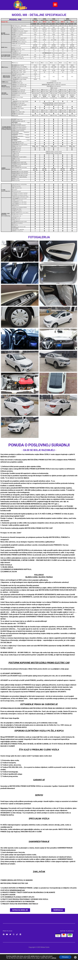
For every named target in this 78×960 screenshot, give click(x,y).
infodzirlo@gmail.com (17, 890)
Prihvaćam (65, 957)
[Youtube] (7, 934)
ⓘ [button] (75, 957)
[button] (55, 4)
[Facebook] (3, 934)
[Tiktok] (17, 934)
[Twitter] (10, 934)
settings (53, 958)
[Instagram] (13, 934)
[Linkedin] (20, 934)
